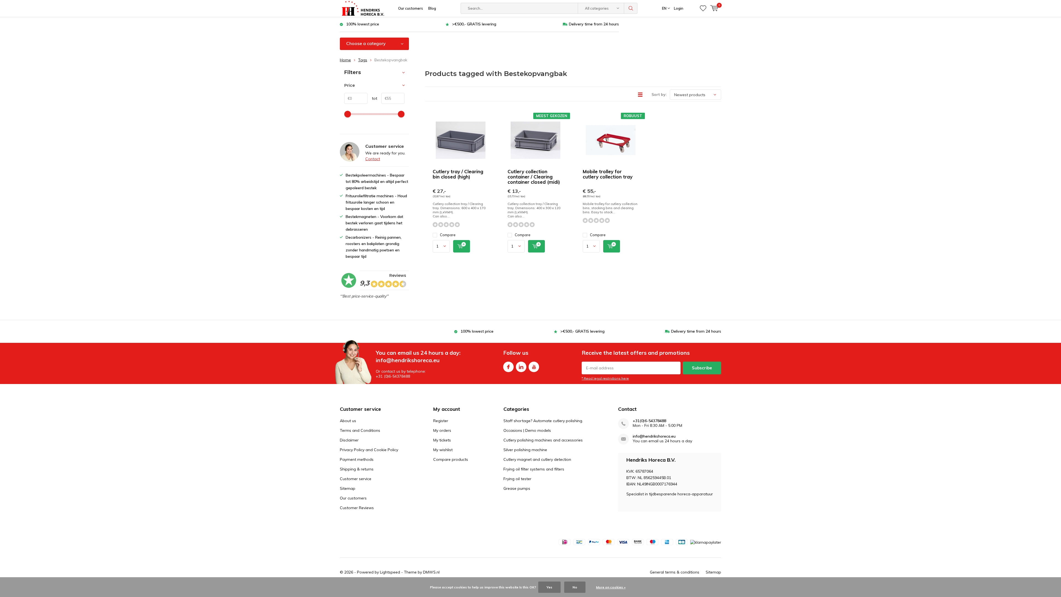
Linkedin (521, 367)
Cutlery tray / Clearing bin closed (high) (458, 174)
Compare (448, 235)
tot (372, 98)
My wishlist (443, 449)
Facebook (508, 367)
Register (440, 420)
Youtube (534, 367)
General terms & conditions (674, 572)
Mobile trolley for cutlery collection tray (607, 174)
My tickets (442, 440)
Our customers (410, 8)
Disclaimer (349, 440)
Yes (549, 587)
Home (345, 59)
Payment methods (357, 459)
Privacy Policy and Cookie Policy (369, 449)
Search (630, 8)
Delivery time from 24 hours (594, 24)
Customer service (355, 478)
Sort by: (659, 94)
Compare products (450, 459)
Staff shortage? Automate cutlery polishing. (543, 420)
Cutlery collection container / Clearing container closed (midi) (534, 177)
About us (348, 420)
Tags (362, 59)
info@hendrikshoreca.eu (654, 436)
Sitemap (347, 488)
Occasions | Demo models (527, 430)
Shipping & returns (357, 469)
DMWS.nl (431, 572)
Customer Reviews (357, 507)
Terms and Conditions (360, 430)
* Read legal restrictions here (605, 378)
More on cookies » (611, 587)
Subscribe (702, 367)
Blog (432, 8)
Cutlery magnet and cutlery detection (537, 459)
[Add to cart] (461, 246)
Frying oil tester (517, 478)
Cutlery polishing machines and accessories (543, 440)
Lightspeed (390, 572)
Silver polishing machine (525, 449)
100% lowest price (362, 24)
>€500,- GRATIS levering (474, 24)
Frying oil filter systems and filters (533, 469)
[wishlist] (703, 8)
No (574, 587)
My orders (442, 430)
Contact (372, 158)
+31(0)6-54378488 (649, 421)
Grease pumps (516, 488)
